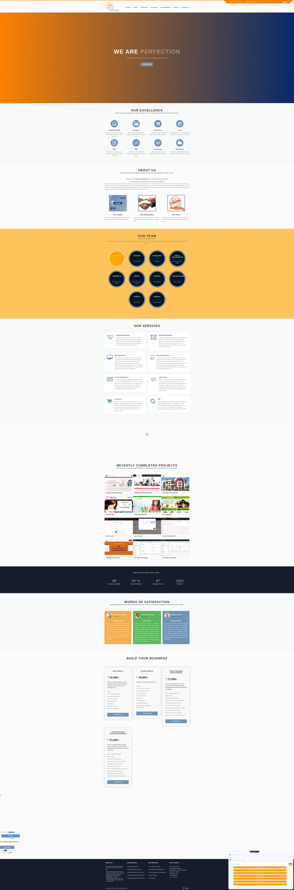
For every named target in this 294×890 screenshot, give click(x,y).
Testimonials (166, 7)
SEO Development (260, 873)
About (136, 7)
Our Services (146, 64)
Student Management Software (260, 870)
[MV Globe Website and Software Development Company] (112, 6)
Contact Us (185, 7)
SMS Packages (260, 884)
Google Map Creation (260, 878)
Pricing (176, 7)
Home (128, 7)
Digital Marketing (260, 875)
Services (145, 7)
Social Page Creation (260, 881)
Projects (155, 7)
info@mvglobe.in (253, 1)
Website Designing (260, 867)
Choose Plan (118, 714)
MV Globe (124, 888)
